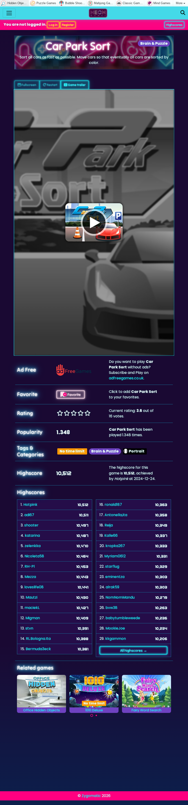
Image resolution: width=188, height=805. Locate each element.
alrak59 (112, 587)
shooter (31, 525)
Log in (53, 25)
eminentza (114, 576)
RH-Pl (30, 566)
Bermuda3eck (38, 649)
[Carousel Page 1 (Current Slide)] (91, 715)
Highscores (174, 25)
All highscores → (133, 650)
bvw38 (111, 607)
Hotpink (30, 504)
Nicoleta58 (34, 556)
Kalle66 (111, 535)
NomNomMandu (120, 597)
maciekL (32, 607)
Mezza (30, 576)
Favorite (74, 394)
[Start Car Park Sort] (94, 222)
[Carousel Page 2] (96, 715)
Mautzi (31, 597)
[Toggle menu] (9, 13)
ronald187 (113, 504)
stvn (29, 628)
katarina (32, 535)
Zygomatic (91, 795)
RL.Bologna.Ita (38, 638)
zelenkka (33, 545)
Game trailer (76, 85)
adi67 (29, 515)
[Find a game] (182, 13)
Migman (32, 618)
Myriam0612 (115, 556)
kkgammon (115, 638)
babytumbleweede (122, 618)
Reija (109, 525)
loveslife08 (34, 587)
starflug (112, 566)
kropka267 (115, 545)
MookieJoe (115, 628)
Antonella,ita (116, 515)
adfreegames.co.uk (126, 378)
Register (68, 25)
